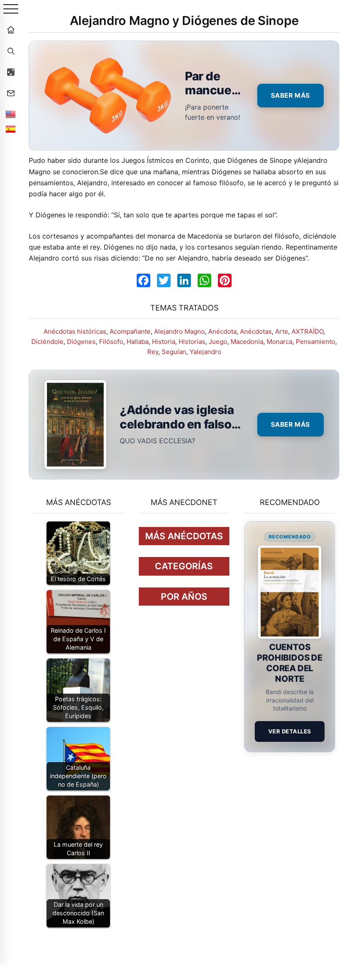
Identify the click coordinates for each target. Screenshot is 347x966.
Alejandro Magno (179, 331)
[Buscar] (10, 50)
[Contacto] (10, 93)
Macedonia (247, 342)
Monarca (279, 342)
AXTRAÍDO (307, 331)
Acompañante (130, 331)
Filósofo (111, 342)
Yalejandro (205, 352)
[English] (10, 114)
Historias (192, 342)
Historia (163, 342)
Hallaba (138, 342)
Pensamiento (315, 342)
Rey (152, 352)
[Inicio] (10, 29)
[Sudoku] (10, 72)
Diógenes (81, 342)
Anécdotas (256, 331)
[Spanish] (10, 129)
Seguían (174, 352)
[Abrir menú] (10, 9)
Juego (218, 342)
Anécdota (222, 331)
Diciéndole (47, 342)
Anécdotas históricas (75, 331)
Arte (281, 331)
